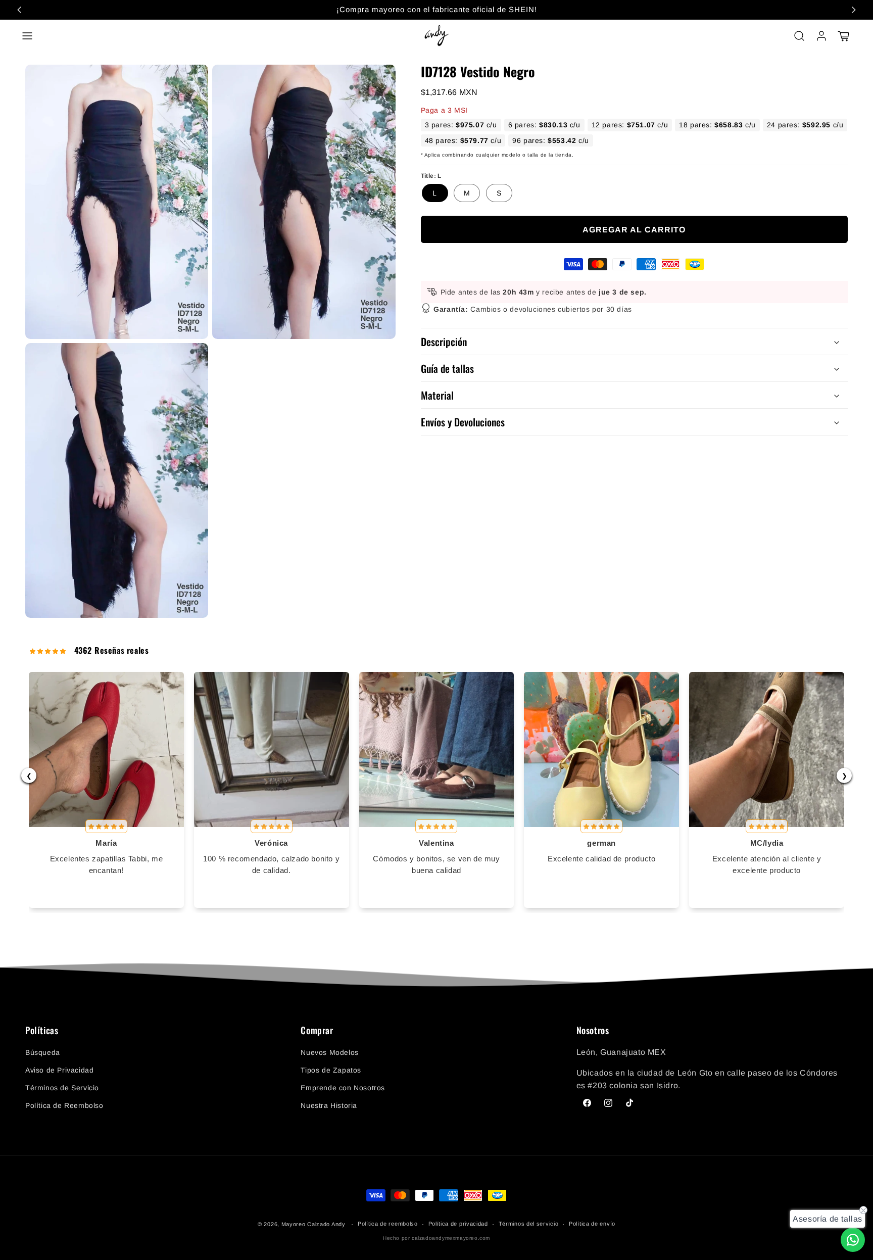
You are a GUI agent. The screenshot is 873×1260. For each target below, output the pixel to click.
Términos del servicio (529, 1224)
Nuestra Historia (329, 1105)
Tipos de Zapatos (331, 1070)
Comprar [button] (317, 1031)
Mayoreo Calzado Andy (313, 1224)
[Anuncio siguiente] (853, 9)
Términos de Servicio (62, 1088)
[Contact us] (853, 1240)
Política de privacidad (458, 1224)
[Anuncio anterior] (20, 9)
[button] (27, 36)
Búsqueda (42, 1052)
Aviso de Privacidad (59, 1070)
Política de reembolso (388, 1224)
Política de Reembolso (64, 1105)
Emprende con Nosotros (343, 1088)
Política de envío (592, 1224)
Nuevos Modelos (329, 1052)
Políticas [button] (41, 1031)
